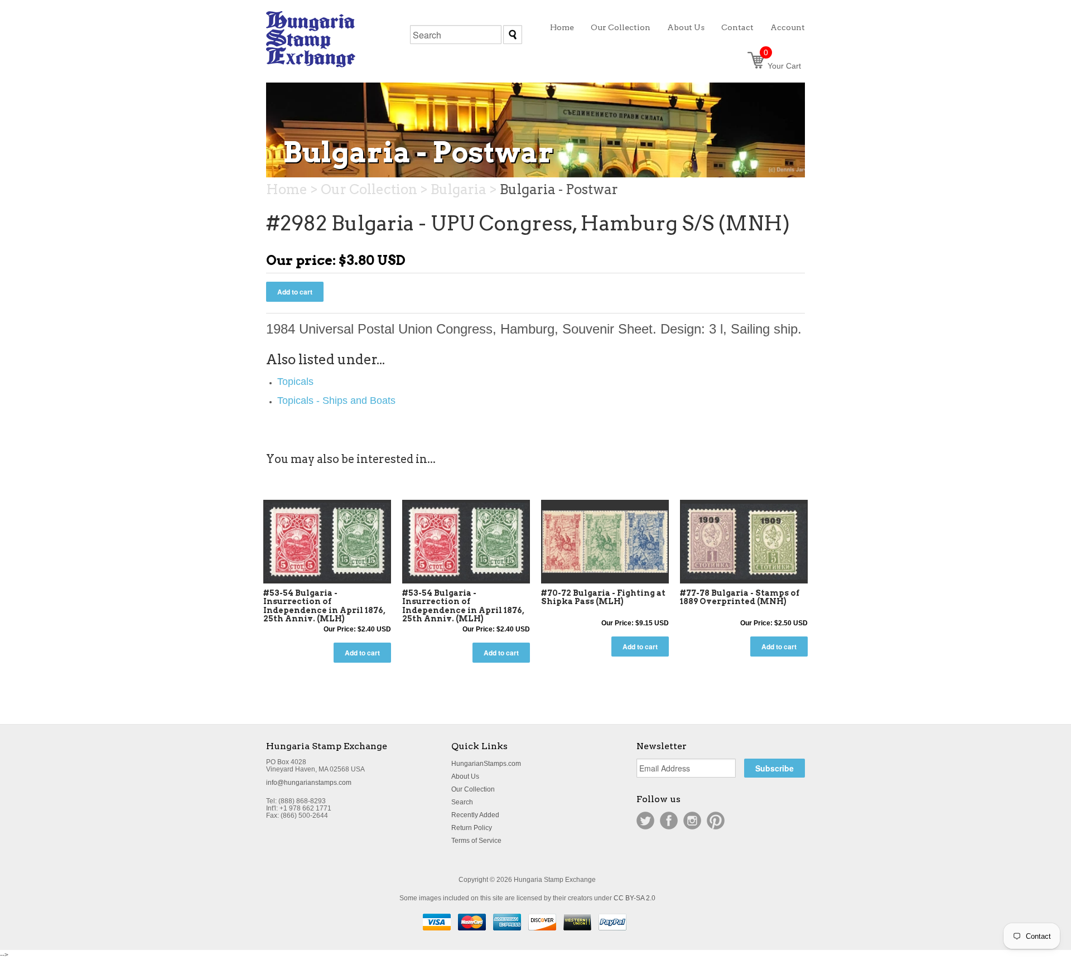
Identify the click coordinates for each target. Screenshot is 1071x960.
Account (787, 27)
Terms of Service (476, 841)
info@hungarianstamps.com (308, 783)
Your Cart (782, 65)
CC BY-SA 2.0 (634, 898)
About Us (465, 776)
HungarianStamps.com (486, 764)
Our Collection (473, 789)
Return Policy (471, 828)
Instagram (692, 820)
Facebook (669, 820)
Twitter (645, 820)
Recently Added (475, 815)
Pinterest (716, 820)
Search (462, 802)
